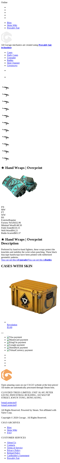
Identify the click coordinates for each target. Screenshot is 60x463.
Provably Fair (13, 458)
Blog (9, 427)
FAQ (9, 432)
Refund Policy (13, 453)
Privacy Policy (13, 450)
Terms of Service (15, 448)
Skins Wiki (12, 430)
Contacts (11, 445)
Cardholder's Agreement (18, 455)
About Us (11, 442)
